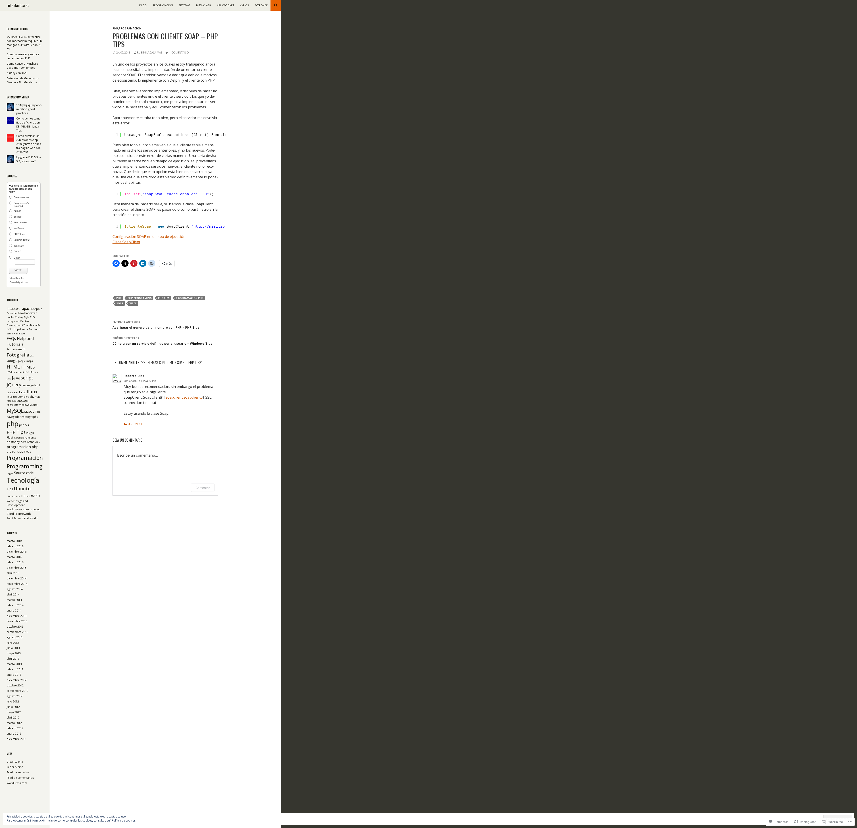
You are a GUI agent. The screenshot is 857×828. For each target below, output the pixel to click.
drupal (17, 329)
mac (37, 397)
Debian (24, 321)
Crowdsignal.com (19, 282)
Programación (163, 5)
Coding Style (22, 317)
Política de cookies (123, 820)
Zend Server (14, 518)
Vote (18, 270)
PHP (115, 28)
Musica (33, 404)
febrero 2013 (15, 669)
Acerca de (261, 5)
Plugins (11, 437)
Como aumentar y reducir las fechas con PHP (23, 56)
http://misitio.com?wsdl (219, 226)
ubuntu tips (13, 496)
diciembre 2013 (17, 616)
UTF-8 (25, 496)
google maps (25, 361)
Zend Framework (19, 514)
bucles (10, 317)
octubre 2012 (15, 685)
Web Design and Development (17, 503)
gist (31, 355)
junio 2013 (13, 648)
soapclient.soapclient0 (184, 397)
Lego (22, 392)
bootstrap (30, 313)
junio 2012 (13, 707)
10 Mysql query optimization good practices (29, 109)
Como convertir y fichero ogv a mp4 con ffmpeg (22, 66)
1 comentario (179, 52)
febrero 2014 (15, 605)
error (24, 329)
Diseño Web (203, 5)
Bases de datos (15, 313)
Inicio (143, 5)
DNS (9, 329)
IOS (27, 372)
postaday (13, 442)
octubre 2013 (15, 626)
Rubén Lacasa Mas (149, 52)
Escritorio (34, 329)
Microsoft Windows (18, 404)
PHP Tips (164, 298)
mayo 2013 (14, 653)
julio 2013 (13, 643)
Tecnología (23, 480)
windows (12, 509)
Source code (24, 473)
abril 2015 (13, 573)
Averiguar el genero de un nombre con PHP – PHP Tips (155, 325)
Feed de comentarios (20, 778)
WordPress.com (17, 783)
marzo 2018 (14, 541)
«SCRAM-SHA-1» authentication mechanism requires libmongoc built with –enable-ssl (25, 43)
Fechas (11, 349)
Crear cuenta (15, 762)
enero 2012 (14, 733)
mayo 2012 (14, 712)
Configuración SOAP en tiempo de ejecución (148, 236)
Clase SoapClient (126, 241)
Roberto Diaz (134, 376)
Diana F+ (35, 325)
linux (32, 391)
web (35, 495)
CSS (32, 317)
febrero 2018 (15, 546)
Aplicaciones (225, 5)
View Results (17, 278)
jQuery (14, 384)
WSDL (133, 303)
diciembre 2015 (17, 568)
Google (12, 360)
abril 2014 (13, 594)
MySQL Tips (32, 412)
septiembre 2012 (17, 691)
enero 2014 (14, 610)
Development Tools (18, 325)
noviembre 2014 (17, 584)
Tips (10, 489)
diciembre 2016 (17, 552)
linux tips (12, 396)
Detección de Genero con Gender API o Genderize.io (23, 80)
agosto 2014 (15, 589)
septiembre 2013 (17, 632)
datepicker (13, 321)
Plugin (30, 433)
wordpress (25, 509)
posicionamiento (26, 437)
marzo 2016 (14, 557)
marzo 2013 (14, 664)
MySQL (15, 410)
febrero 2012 (15, 728)
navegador (14, 417)
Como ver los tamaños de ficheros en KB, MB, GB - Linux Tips (28, 124)
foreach (20, 349)
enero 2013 (14, 675)
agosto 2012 (15, 696)
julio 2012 (13, 701)
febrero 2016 (15, 562)
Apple (38, 309)
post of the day (30, 442)
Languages (13, 392)
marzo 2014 (14, 600)
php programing (140, 298)
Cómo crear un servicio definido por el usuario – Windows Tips (162, 341)
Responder (135, 424)
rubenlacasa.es (18, 5)
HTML (13, 366)
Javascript (22, 378)
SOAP (119, 303)
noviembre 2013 (17, 621)
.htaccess (14, 308)
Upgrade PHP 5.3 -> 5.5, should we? (28, 159)
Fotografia (18, 355)
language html (31, 385)
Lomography (26, 397)
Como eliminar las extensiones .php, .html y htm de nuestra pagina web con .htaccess (29, 144)
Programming (25, 466)
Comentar (203, 488)
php (118, 298)
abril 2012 (13, 717)
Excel (22, 333)
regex (10, 473)
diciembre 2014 (17, 578)
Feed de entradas (18, 772)
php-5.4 (24, 425)
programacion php (189, 298)
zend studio (30, 518)
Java (9, 378)
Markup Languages (17, 400)
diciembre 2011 (17, 739)
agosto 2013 (15, 637)
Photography (29, 417)
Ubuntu (22, 488)
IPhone (34, 372)
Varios (244, 5)
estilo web (13, 333)
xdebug (35, 509)
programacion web (19, 451)
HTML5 (28, 367)
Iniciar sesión (15, 767)
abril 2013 (13, 659)
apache (28, 308)
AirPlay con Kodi (17, 73)
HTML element (15, 372)
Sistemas (184, 5)
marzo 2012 (14, 723)
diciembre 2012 (17, 680)
